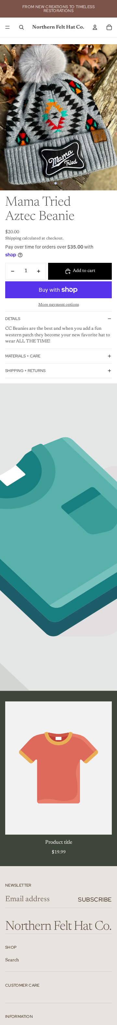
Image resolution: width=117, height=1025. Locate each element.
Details (12, 318)
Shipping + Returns (25, 370)
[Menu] (7, 27)
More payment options (58, 305)
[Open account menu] (95, 27)
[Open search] (21, 27)
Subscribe (95, 899)
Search (12, 960)
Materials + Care (22, 356)
